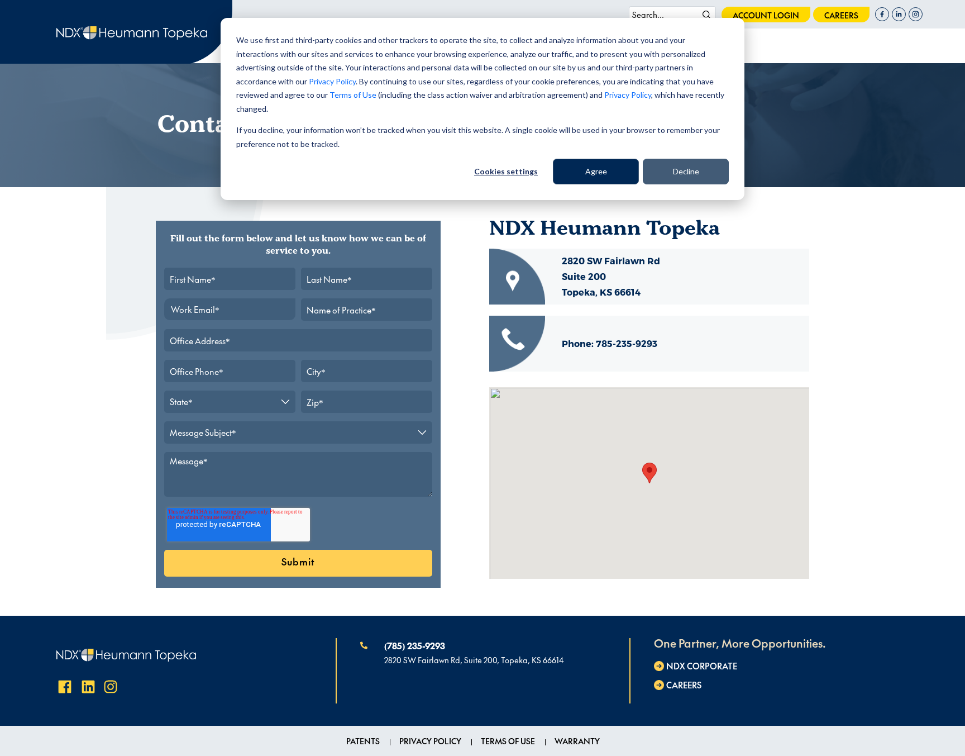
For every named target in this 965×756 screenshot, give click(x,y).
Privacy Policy (332, 81)
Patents (363, 741)
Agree (596, 171)
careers (841, 15)
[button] (649, 473)
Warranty (577, 741)
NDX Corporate (701, 666)
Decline (686, 171)
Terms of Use (352, 94)
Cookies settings (506, 171)
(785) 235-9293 (414, 645)
